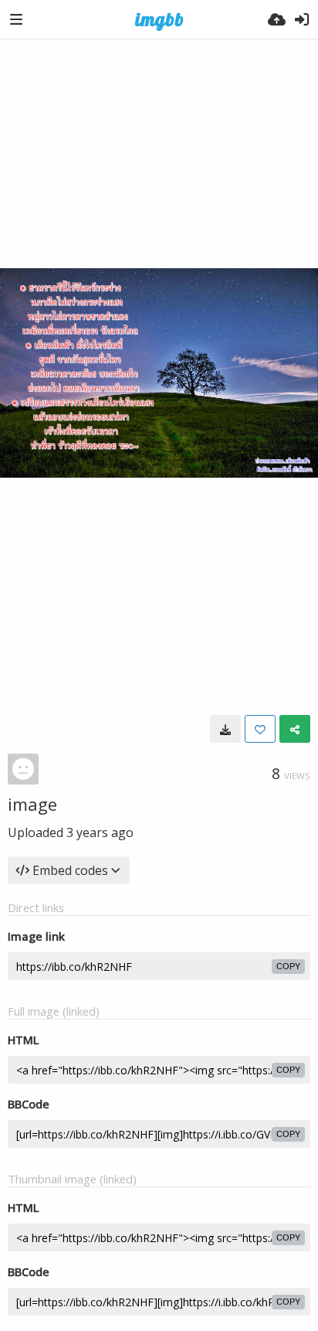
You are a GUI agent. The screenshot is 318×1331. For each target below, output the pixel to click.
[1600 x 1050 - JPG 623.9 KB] (225, 729)
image (32, 803)
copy (288, 966)
